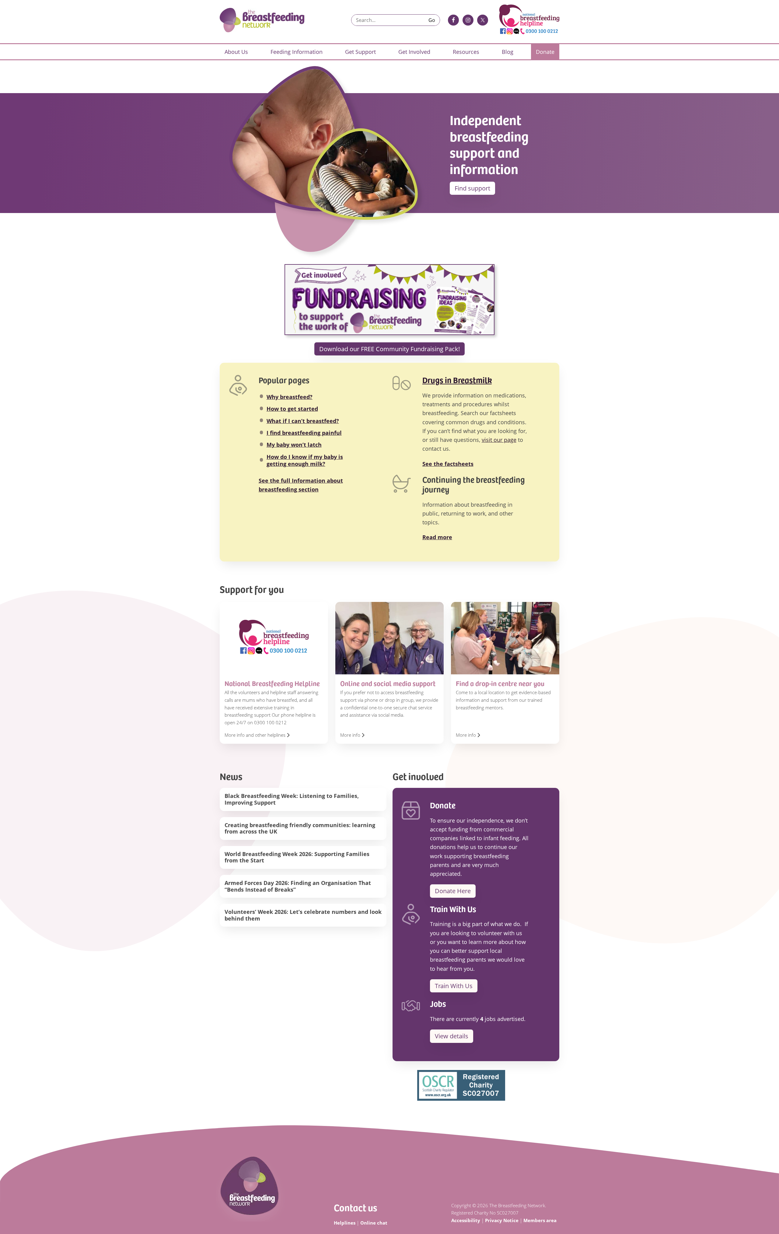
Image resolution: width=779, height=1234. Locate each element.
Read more (437, 537)
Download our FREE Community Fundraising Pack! (389, 349)
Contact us (355, 1207)
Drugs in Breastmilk (457, 380)
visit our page (499, 439)
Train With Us (454, 986)
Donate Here (453, 891)
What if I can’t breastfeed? (303, 421)
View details (451, 1036)
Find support (472, 188)
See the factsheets (447, 463)
